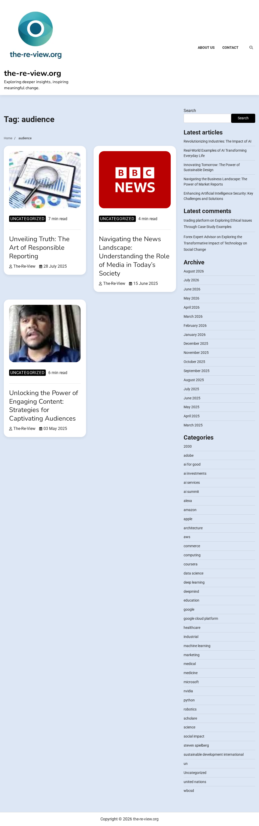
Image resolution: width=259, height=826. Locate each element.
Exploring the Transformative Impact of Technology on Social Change (215, 243)
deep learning (194, 582)
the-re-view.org (32, 73)
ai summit (191, 492)
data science (193, 573)
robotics (190, 709)
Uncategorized (27, 218)
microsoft (191, 682)
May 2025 (191, 407)
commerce (192, 546)
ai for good (192, 464)
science (189, 727)
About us (206, 47)
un (186, 764)
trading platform (196, 220)
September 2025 (196, 371)
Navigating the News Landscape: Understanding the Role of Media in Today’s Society (134, 256)
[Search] (251, 47)
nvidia (188, 691)
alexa (188, 501)
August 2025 (194, 380)
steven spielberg (196, 745)
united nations (195, 782)
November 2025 (196, 353)
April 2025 (192, 416)
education (191, 600)
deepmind (191, 591)
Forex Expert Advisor (200, 237)
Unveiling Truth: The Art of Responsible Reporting (39, 248)
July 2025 (191, 389)
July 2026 (191, 280)
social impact (194, 736)
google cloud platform (201, 618)
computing (192, 555)
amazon (190, 510)
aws (187, 537)
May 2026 (191, 298)
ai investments (195, 473)
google (189, 609)
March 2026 (193, 316)
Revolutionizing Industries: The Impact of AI (217, 141)
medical (190, 664)
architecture (193, 528)
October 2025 (194, 362)
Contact (230, 47)
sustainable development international (214, 754)
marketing (192, 655)
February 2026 (195, 326)
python (189, 700)
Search (190, 110)
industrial (191, 637)
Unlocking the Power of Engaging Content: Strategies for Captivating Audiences (43, 405)
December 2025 (196, 343)
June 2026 (192, 289)
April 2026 (192, 307)
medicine (191, 673)
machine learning (197, 646)
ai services (192, 482)
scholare (190, 718)
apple (188, 519)
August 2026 (194, 271)
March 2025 (193, 425)
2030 (188, 446)
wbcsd (189, 791)
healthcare (192, 628)
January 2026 (195, 335)
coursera (191, 564)
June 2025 (192, 398)
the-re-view (24, 266)
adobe (188, 455)
